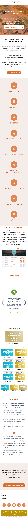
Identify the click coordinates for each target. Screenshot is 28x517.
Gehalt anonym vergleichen (14, 485)
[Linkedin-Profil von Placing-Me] (19, 505)
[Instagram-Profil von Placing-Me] (9, 505)
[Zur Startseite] (14, 2)
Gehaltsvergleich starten (14, 27)
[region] (14, 19)
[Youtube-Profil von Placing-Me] (14, 505)
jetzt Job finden (14, 72)
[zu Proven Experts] (14, 336)
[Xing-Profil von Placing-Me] (24, 505)
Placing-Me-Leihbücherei (9, 424)
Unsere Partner (21, 232)
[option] (14, 19)
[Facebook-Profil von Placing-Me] (4, 505)
